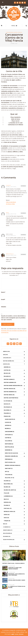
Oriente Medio (7, 530)
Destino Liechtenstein (11, 397)
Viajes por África (8, 539)
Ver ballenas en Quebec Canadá (16, 580)
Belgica (7, 373)
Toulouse (8, 474)
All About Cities (10, 204)
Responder (23, 185)
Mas (5, 523)
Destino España (8, 360)
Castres (8, 437)
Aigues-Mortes (10, 419)
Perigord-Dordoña (11, 456)
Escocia (7, 404)
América (6, 351)
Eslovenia (7, 410)
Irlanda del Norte (10, 490)
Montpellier (9, 446)
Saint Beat (8, 468)
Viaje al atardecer (11, 202)
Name (3, 292)
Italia (6, 493)
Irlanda (7, 486)
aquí (12, 634)
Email (3, 299)
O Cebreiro (6, 527)
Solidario (6, 536)
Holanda (7, 480)
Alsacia (8, 422)
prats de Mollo (10, 462)
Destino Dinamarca (10, 391)
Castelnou (9, 434)
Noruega (7, 502)
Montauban (9, 443)
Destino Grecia (9, 394)
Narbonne (8, 450)
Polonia (7, 505)
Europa (16, 32)
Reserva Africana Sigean (12, 465)
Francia (20, 32)
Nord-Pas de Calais (11, 453)
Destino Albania (9, 379)
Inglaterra (8, 483)
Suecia (6, 514)
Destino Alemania (10, 382)
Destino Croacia (9, 388)
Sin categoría (7, 533)
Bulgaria (7, 376)
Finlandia (7, 413)
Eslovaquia (8, 407)
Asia (5, 354)
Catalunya (7, 357)
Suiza (6, 517)
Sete (7, 471)
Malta (6, 499)
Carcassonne (9, 32)
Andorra (7, 367)
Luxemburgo (8, 496)
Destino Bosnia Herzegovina (13, 385)
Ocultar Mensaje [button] (18, 634)
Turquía (7, 520)
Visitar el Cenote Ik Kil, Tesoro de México (13, 563)
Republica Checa (9, 511)
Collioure (8, 440)
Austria (7, 370)
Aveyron (8, 425)
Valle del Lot (9, 477)
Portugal (7, 508)
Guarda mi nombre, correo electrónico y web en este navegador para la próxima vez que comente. (13, 317)
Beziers (8, 428)
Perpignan (8, 459)
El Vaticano (8, 400)
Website (3, 306)
